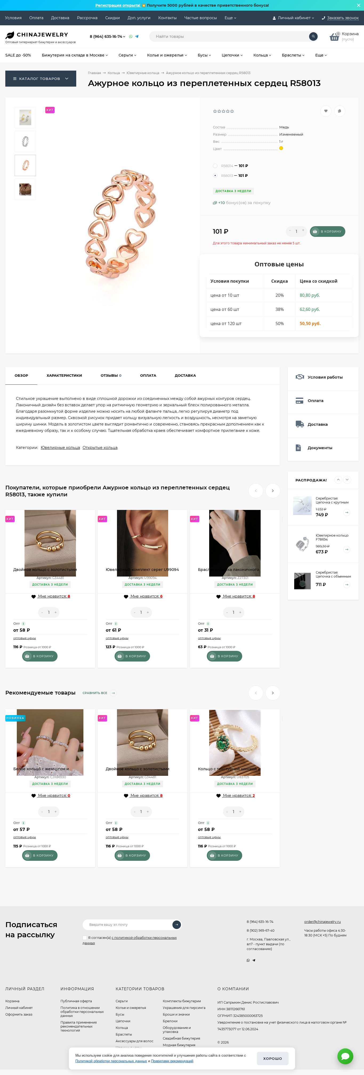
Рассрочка (87, 17)
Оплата (36, 17)
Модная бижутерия (179, 1045)
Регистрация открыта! (118, 5)
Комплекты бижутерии (182, 1001)
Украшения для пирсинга (184, 1008)
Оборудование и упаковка (177, 1030)
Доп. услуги (139, 17)
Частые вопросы (200, 17)
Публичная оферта (76, 1001)
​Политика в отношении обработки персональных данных (82, 1012)
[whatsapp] (248, 960)
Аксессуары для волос (134, 1041)
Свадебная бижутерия (181, 1038)
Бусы (120, 1014)
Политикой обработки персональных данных (111, 1061)
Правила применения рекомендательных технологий (78, 1026)
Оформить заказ (18, 1014)
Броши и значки (176, 1014)
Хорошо (272, 1058)
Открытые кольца (100, 447)
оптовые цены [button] (24, 638)
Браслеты (124, 1034)
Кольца (114, 73)
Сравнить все (95, 693)
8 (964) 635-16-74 (106, 36)
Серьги (122, 1001)
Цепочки (123, 1021)
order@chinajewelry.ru (322, 922)
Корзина (12, 1001)
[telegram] (253, 960)
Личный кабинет (19, 1008)
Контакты (167, 17)
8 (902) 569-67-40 (260, 930)
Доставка (60, 17)
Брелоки (170, 1021)
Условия (13, 17)
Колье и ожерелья (131, 1008)
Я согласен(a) (130, 940)
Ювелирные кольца (143, 73)
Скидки (112, 17)
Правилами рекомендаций (172, 1061)
